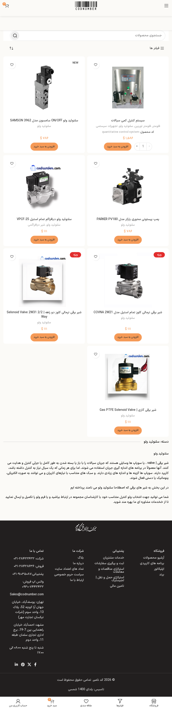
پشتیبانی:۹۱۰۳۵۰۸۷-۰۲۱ (28, 574)
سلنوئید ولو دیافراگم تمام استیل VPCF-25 (44, 219)
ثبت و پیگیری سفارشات (109, 563)
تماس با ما (37, 551)
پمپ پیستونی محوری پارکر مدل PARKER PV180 (128, 219)
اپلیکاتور (159, 569)
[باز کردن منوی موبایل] (166, 5)
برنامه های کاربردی (152, 563)
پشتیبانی (118, 551)
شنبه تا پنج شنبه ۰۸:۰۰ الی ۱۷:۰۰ (26, 650)
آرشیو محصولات (153, 557)
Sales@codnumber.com (27, 594)
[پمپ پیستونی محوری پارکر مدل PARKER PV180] (127, 186)
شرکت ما (78, 551)
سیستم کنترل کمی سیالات (128, 120)
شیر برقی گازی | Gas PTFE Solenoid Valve (128, 410)
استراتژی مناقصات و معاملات (111, 570)
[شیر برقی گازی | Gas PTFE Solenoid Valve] (127, 377)
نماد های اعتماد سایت (69, 569)
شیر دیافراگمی (36, 225)
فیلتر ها (154, 48)
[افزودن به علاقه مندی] (95, 65)
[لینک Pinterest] (22, 664)
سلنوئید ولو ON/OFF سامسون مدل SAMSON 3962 (44, 120)
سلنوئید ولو (126, 126)
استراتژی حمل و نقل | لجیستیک (110, 579)
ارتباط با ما (77, 580)
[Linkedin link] (16, 664)
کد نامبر (98, 680)
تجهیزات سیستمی (107, 126)
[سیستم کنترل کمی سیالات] (127, 87)
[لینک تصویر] (86, 527)
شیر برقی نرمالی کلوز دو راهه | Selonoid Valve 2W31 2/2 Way (44, 314)
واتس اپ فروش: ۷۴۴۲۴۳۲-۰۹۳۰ (33, 584)
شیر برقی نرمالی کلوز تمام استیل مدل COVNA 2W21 (128, 312)
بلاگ (81, 557)
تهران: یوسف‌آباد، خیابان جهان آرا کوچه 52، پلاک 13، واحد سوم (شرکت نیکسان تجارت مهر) (28, 609)
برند (161, 574)
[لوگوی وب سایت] (86, 5)
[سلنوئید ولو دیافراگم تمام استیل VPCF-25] (44, 186)
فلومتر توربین (143, 126)
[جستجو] (15, 35)
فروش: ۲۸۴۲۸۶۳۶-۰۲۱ (29, 566)
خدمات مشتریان (113, 557)
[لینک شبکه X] (29, 664)
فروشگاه (159, 551)
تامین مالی (117, 586)
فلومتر (156, 126)
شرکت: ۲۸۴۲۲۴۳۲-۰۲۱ (29, 558)
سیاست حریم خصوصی (69, 574)
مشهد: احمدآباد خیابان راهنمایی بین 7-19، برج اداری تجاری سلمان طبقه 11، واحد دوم (28, 632)
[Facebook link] (35, 664)
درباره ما (78, 563)
